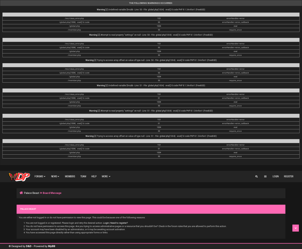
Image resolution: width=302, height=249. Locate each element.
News (54, 176)
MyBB (51, 246)
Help (93, 176)
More (105, 176)
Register (288, 176)
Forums (39, 176)
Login (276, 176)
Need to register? (119, 223)
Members (70, 176)
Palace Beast (31, 193)
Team (83, 176)
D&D (28, 246)
